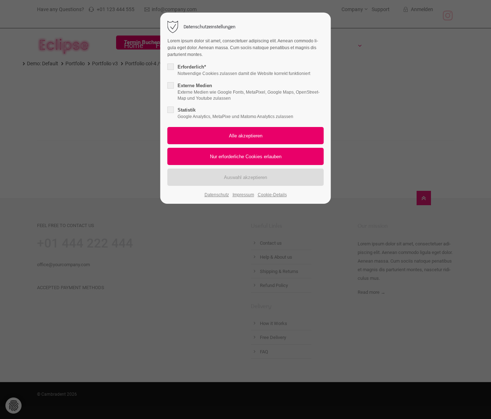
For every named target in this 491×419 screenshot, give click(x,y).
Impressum (243, 194)
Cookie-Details (272, 194)
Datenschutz (217, 194)
